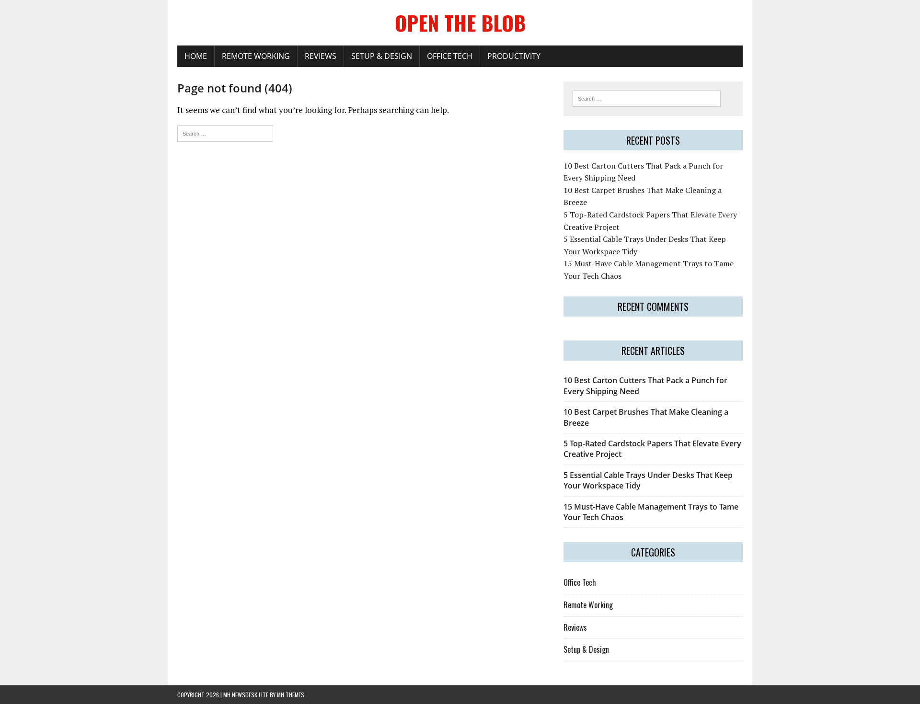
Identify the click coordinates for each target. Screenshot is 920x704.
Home (195, 56)
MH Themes (290, 695)
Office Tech (449, 56)
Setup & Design (381, 56)
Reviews (320, 56)
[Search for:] (225, 132)
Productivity (513, 56)
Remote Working (256, 56)
